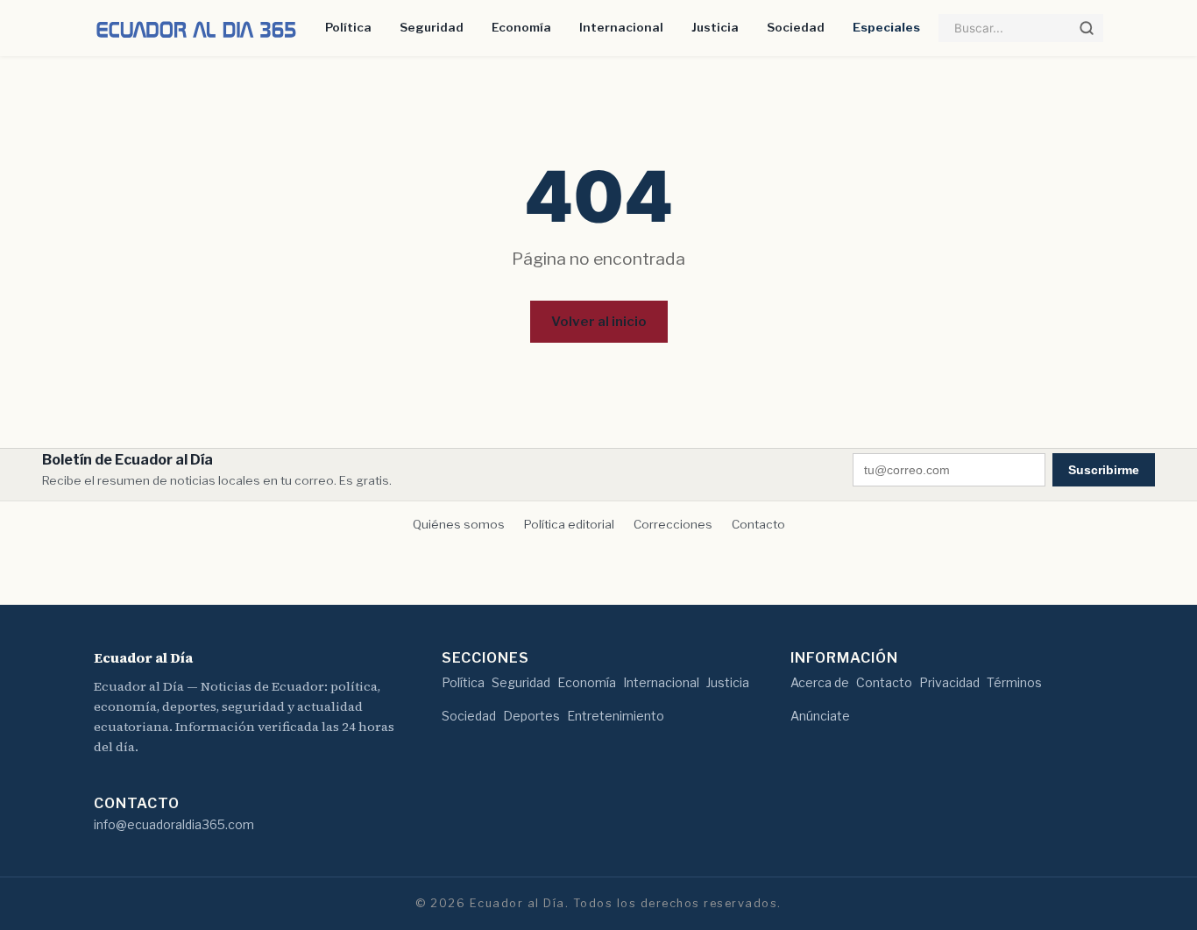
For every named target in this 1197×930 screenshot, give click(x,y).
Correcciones (673, 524)
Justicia (715, 27)
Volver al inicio (599, 321)
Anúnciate (820, 715)
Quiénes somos (459, 524)
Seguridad (432, 27)
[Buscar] (1086, 28)
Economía (521, 27)
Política (348, 27)
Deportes (531, 715)
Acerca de (819, 682)
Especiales (886, 27)
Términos (1014, 682)
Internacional (621, 27)
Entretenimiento (615, 715)
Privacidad (949, 682)
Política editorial (569, 524)
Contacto (758, 524)
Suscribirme (1103, 470)
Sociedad (796, 27)
